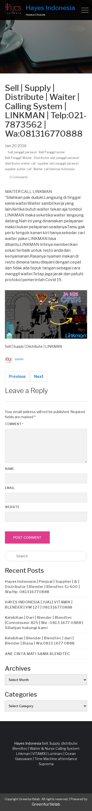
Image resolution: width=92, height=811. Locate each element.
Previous (17, 376)
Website (12, 507)
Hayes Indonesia (50, 8)
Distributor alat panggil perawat (56, 158)
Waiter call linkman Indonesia (54, 169)
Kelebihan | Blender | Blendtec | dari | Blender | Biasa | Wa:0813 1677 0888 (40, 640)
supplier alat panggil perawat (58, 163)
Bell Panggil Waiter (18, 158)
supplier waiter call (18, 169)
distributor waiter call (20, 163)
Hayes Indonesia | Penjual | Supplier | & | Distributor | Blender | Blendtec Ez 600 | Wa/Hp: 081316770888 (42, 586)
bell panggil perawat (22, 152)
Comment (14, 424)
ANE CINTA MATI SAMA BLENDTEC (37, 654)
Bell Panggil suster (52, 152)
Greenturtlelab (46, 804)
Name (9, 469)
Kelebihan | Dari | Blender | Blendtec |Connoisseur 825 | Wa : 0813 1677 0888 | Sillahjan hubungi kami (44, 622)
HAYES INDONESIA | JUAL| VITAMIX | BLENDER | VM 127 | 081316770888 (39, 604)
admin (19, 359)
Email (9, 488)
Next (38, 376)
